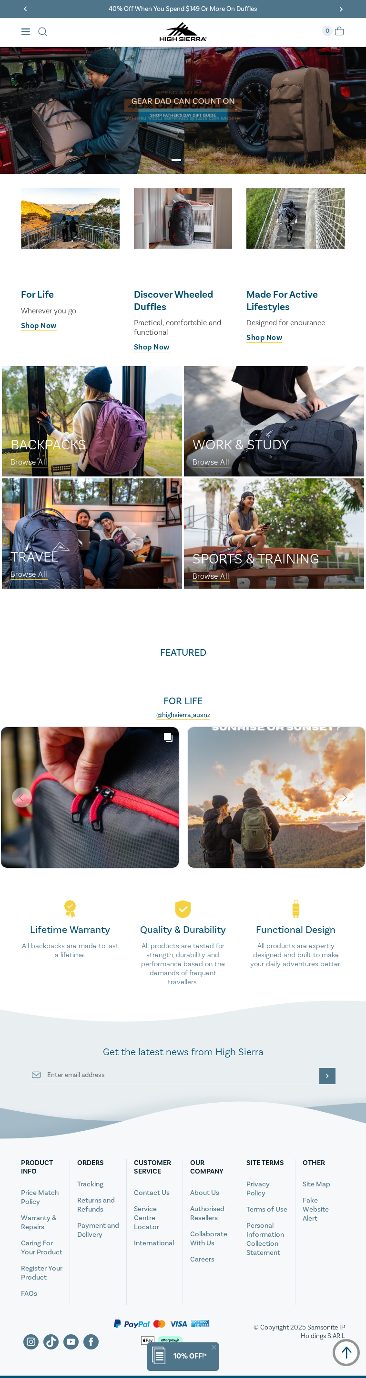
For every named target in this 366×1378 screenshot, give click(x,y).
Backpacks (48, 445)
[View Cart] (339, 34)
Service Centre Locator (146, 1218)
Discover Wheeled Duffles (173, 300)
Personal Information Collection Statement (265, 1239)
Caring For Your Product (41, 1248)
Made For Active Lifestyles (282, 300)
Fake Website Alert (316, 1209)
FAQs (29, 1293)
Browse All (29, 462)
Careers (202, 1259)
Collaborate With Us (208, 1239)
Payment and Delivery (98, 1230)
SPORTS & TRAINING (256, 559)
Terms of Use (266, 1209)
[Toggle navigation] (28, 32)
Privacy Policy (258, 1189)
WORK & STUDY (241, 445)
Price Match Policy (40, 1197)
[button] (176, 160)
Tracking (90, 1184)
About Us (204, 1192)
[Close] (214, 1347)
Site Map (316, 1184)
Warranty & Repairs (38, 1222)
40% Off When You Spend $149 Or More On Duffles (183, 9)
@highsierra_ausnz (183, 715)
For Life (37, 294)
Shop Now (39, 325)
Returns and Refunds (96, 1205)
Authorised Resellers (207, 1213)
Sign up (327, 1076)
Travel (34, 557)
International (154, 1243)
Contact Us (152, 1192)
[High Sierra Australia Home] (183, 38)
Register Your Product (41, 1273)
